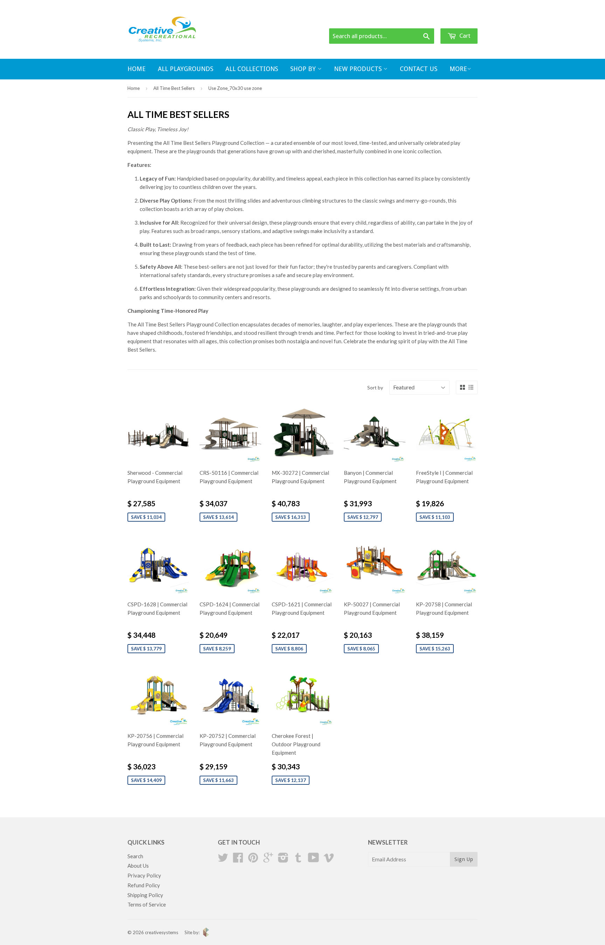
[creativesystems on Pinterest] (253, 859)
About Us (138, 865)
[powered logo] (204, 935)
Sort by (375, 387)
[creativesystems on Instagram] (283, 859)
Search (135, 856)
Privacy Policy (144, 875)
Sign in (422, 19)
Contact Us (418, 68)
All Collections (251, 68)
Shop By (304, 68)
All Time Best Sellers (174, 88)
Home (136, 68)
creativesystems (161, 932)
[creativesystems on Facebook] (238, 859)
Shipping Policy (145, 895)
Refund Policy (143, 885)
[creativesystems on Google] (268, 859)
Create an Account (458, 19)
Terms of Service (146, 904)
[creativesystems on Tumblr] (298, 859)
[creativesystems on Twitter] (223, 859)
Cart (464, 35)
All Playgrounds (185, 68)
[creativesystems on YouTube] (313, 859)
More (458, 68)
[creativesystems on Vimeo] (329, 859)
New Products (358, 68)
